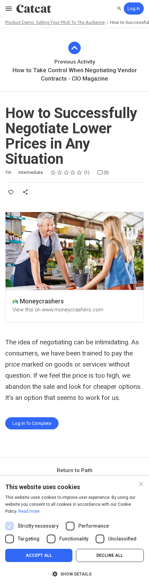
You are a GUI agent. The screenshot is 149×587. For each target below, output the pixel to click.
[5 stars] (79, 172)
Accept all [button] (39, 555)
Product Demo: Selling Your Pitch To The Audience (55, 22)
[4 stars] (73, 172)
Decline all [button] (109, 555)
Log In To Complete (31, 423)
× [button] (141, 483)
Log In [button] (134, 8)
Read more (29, 511)
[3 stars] (66, 172)
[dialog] (74, 531)
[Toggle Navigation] (9, 8)
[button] (74, 574)
